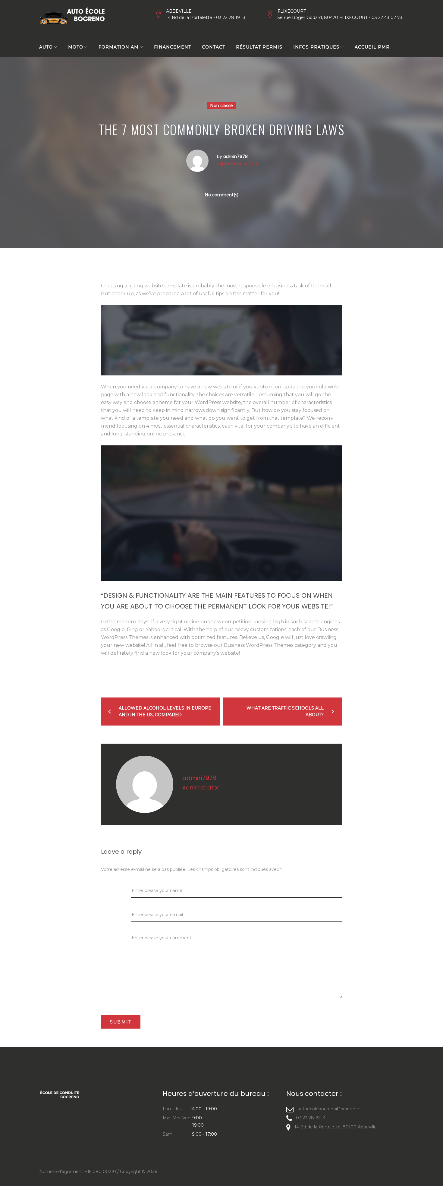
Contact (213, 47)
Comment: (114, 938)
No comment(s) (221, 195)
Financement (172, 47)
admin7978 (235, 156)
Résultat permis (259, 47)
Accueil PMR (372, 47)
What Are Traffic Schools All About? (285, 711)
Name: (109, 890)
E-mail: (109, 914)
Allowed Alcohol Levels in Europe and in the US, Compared (165, 711)
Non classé (221, 105)
